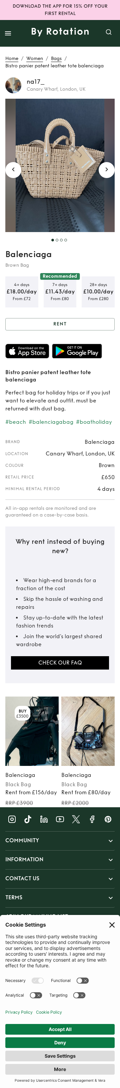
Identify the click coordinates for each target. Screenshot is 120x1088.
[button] (60, 841)
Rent (60, 324)
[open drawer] (8, 33)
